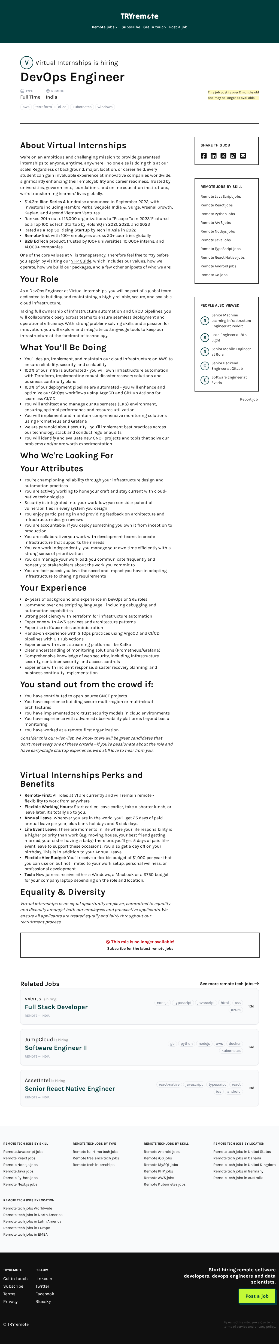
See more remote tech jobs (226, 983)
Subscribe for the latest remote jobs (140, 948)
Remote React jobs (217, 205)
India (51, 97)
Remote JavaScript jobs (221, 196)
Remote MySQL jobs (161, 1164)
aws (26, 107)
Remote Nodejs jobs (218, 231)
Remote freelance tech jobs (96, 1158)
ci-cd (62, 107)
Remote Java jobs (216, 240)
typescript (183, 1002)
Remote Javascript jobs (23, 1151)
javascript (206, 1002)
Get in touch (154, 27)
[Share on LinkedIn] (213, 155)
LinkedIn (43, 1278)
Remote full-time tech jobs (95, 1151)
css (238, 1002)
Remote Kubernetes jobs (165, 1184)
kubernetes (82, 107)
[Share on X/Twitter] (223, 155)
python (187, 1043)
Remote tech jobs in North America (33, 1214)
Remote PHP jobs (158, 1171)
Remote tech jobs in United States (242, 1151)
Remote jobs (103, 27)
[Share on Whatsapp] (233, 155)
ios (218, 1091)
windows (105, 107)
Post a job (178, 27)
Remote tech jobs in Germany (238, 1171)
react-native (169, 1084)
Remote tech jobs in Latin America (32, 1221)
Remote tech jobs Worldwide (27, 1208)
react (236, 1084)
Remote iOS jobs (158, 1158)
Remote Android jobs (218, 266)
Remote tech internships (93, 1164)
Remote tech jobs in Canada (237, 1158)
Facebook (44, 1293)
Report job (249, 399)
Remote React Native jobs (223, 257)
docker (235, 1043)
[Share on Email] (243, 155)
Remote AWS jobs (216, 222)
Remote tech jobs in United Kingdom (244, 1164)
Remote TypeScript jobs (221, 248)
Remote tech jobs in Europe (26, 1228)
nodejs (162, 1002)
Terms (9, 1293)
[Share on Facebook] (204, 155)
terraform (43, 107)
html (225, 1002)
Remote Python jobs (218, 214)
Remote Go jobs (214, 275)
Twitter (42, 1286)
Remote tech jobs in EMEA (25, 1234)
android (234, 1091)
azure (236, 1009)
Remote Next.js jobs (20, 1184)
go (172, 1043)
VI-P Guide (81, 261)
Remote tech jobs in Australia (238, 1177)
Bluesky (43, 1301)
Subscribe (131, 27)
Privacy (10, 1301)
